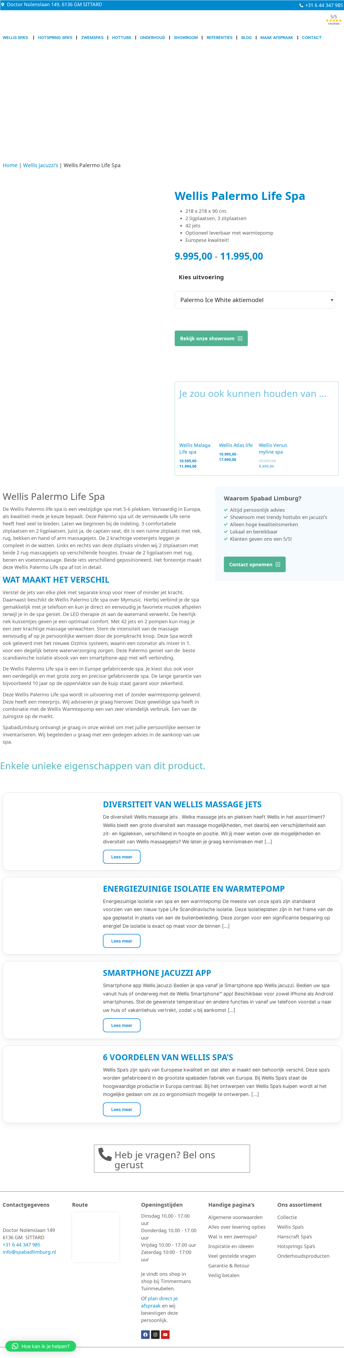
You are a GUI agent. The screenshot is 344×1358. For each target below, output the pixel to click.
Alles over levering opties (237, 1227)
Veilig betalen (223, 1275)
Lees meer (121, 856)
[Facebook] (145, 1334)
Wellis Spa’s (290, 1227)
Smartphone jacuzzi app (157, 972)
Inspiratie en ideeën (231, 1246)
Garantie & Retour (228, 1265)
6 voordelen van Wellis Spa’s (168, 1057)
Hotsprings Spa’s (296, 1246)
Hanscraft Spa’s (294, 1236)
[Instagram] (155, 1334)
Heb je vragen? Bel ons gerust (164, 1159)
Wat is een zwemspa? (232, 1236)
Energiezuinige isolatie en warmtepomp (194, 888)
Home (10, 165)
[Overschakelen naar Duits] (254, 21)
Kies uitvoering (201, 277)
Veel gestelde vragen (232, 1256)
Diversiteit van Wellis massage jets (182, 804)
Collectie (287, 1217)
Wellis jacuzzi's (40, 165)
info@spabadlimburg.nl (29, 1252)
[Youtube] (165, 1334)
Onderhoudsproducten (303, 1256)
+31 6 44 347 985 (21, 1244)
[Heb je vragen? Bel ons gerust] (105, 1154)
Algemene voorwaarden (235, 1217)
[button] (40, 1346)
